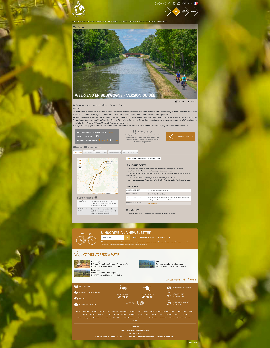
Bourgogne (87, 318)
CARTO (116, 193)
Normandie (163, 318)
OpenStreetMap (102, 193)
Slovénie (153, 314)
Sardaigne (132, 314)
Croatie (145, 311)
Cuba (152, 311)
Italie (185, 311)
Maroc (85, 314)
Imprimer (79, 147)
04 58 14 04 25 (145, 132)
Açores (78, 311)
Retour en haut (193, 342)
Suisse (161, 314)
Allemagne (86, 311)
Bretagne (96, 318)
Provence (188, 318)
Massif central (153, 318)
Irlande (179, 311)
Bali (108, 311)
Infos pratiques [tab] (115, 152)
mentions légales (118, 337)
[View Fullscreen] (80, 168)
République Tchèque (120, 314)
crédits (132, 337)
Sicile (146, 314)
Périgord (171, 318)
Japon (191, 311)
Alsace (79, 318)
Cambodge (123, 311)
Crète (139, 311)
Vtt (136, 237)
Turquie (176, 314)
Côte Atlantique (106, 318)
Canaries (132, 311)
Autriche (94, 311)
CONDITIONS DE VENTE (146, 337)
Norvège (92, 314)
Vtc (172, 237)
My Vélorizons (186, 3)
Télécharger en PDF (94, 147)
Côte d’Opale (117, 318)
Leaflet (94, 193)
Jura (139, 318)
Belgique (115, 311)
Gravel (163, 237)
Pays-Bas (100, 314)
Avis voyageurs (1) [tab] (130, 152)
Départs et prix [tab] (101, 152)
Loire (144, 318)
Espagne (166, 311)
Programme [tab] (88, 152)
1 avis (115, 140)
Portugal (108, 314)
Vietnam (184, 314)
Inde (172, 311)
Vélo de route (149, 237)
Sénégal (140, 314)
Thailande (169, 314)
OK (127, 237)
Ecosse (158, 311)
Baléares (102, 311)
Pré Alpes (180, 318)
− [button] (80, 163)
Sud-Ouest (135, 320)
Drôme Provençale (129, 318)
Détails (110, 132)
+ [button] (80, 160)
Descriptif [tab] (78, 152)
